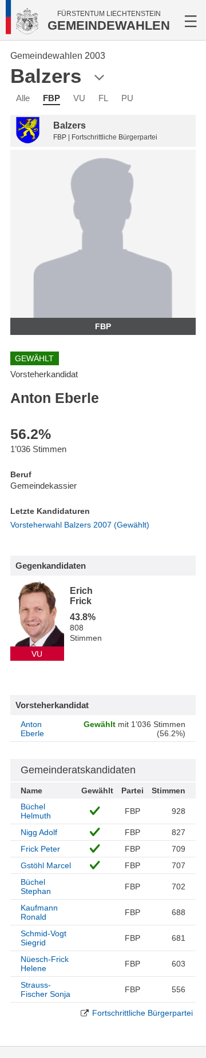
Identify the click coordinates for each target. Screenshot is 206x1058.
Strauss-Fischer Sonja (45, 989)
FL (103, 98)
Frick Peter (40, 848)
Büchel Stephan (36, 886)
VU (79, 98)
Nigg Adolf (39, 832)
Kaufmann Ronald (39, 912)
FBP (51, 98)
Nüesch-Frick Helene (45, 964)
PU (127, 98)
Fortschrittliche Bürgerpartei (142, 1012)
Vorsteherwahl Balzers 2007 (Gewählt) (79, 524)
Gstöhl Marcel (46, 865)
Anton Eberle (32, 729)
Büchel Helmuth (36, 811)
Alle (23, 98)
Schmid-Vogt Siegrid (43, 938)
